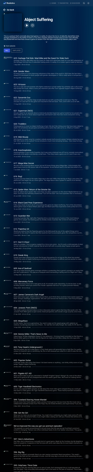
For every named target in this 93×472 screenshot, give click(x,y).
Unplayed (16, 50)
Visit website (10, 46)
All (7, 50)
